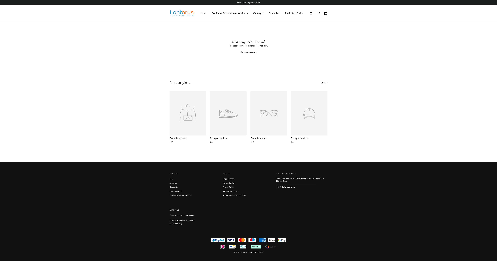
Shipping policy (229, 179)
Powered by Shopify (256, 252)
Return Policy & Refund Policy (234, 195)
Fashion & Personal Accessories (228, 13)
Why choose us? (176, 191)
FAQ (171, 179)
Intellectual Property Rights (180, 195)
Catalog (257, 13)
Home (203, 13)
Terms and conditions (231, 191)
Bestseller (274, 13)
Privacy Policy (228, 187)
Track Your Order (294, 13)
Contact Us (174, 187)
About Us (173, 183)
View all (324, 83)
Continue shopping (248, 52)
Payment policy (229, 183)
